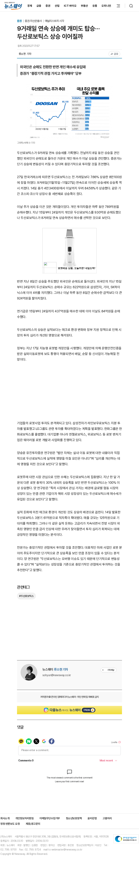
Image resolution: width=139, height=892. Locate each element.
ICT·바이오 (70, 5)
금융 (39, 5)
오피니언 (106, 5)
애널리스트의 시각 (54, 21)
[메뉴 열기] (118, 5)
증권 (48, 5)
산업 (57, 5)
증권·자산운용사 (33, 21)
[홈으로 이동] (13, 6)
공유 (116, 53)
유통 (94, 5)
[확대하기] (69, 87)
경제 (29, 5)
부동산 (84, 5)
